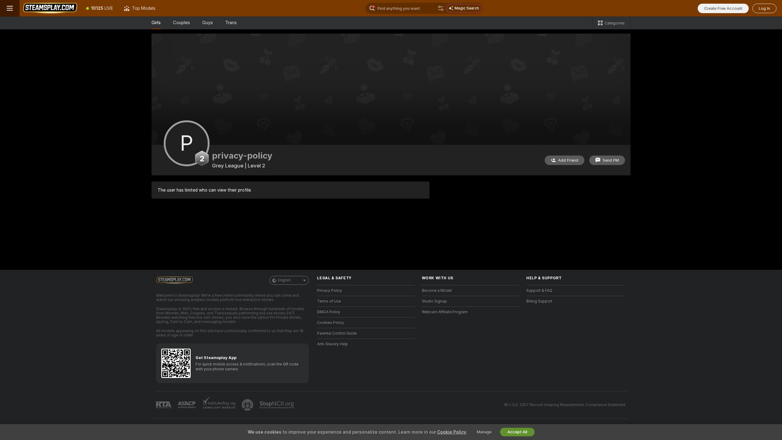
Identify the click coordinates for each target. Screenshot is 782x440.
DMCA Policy (328, 312)
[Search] (441, 8)
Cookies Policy (330, 323)
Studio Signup (434, 301)
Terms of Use (329, 301)
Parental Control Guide (337, 333)
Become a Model (437, 290)
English (284, 280)
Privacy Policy (329, 290)
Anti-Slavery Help (332, 344)
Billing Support (539, 301)
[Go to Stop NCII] (277, 405)
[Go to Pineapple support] (248, 405)
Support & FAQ (539, 290)
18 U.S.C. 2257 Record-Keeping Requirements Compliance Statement (565, 405)
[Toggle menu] (10, 8)
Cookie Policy (451, 432)
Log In (764, 8)
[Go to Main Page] (50, 8)
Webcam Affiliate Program (445, 312)
